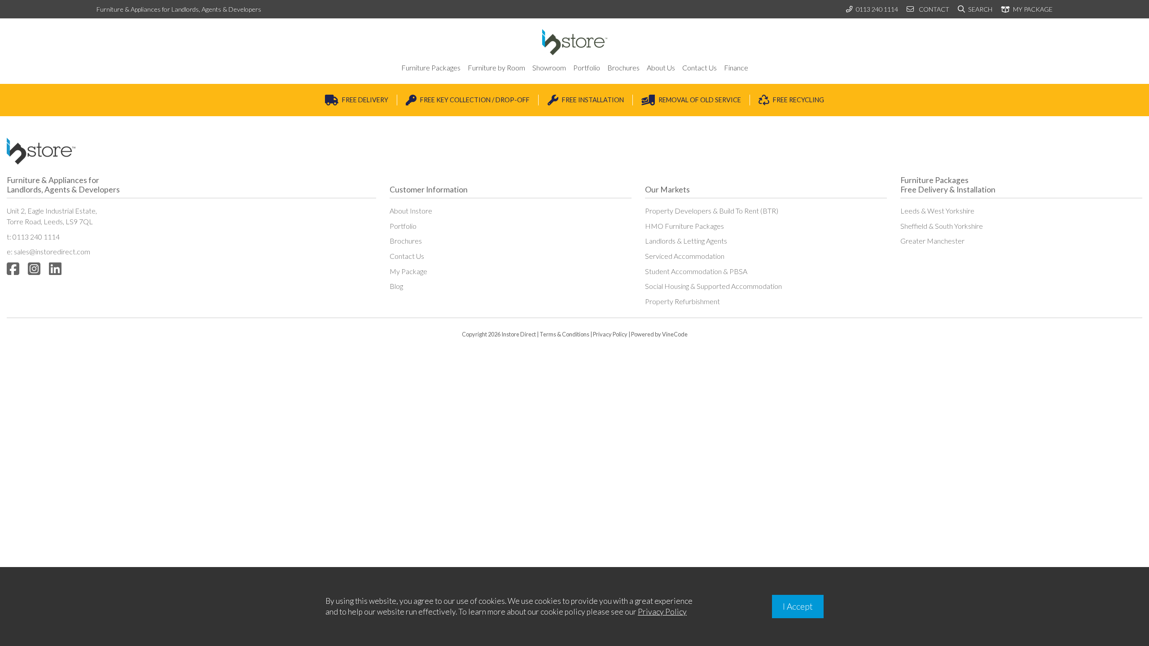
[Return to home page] (574, 42)
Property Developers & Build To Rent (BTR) (711, 210)
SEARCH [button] (979, 9)
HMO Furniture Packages (684, 226)
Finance (736, 67)
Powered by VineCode (659, 334)
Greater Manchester (932, 240)
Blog (396, 286)
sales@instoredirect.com (52, 251)
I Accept (798, 606)
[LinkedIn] (55, 268)
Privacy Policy (610, 334)
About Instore (411, 210)
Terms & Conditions (564, 334)
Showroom (549, 67)
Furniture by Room (496, 67)
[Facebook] (13, 268)
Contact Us (699, 67)
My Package (408, 271)
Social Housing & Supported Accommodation (713, 286)
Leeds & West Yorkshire (937, 210)
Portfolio (586, 67)
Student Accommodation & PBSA (696, 271)
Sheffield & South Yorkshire (941, 226)
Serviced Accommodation (684, 256)
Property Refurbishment (682, 301)
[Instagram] (34, 268)
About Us (661, 67)
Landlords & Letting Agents (686, 240)
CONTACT (933, 9)
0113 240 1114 (877, 9)
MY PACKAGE (1032, 9)
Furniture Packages (430, 67)
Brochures (623, 67)
